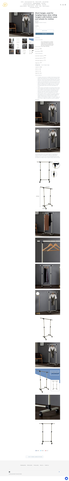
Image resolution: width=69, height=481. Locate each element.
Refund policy (29, 465)
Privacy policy (36, 465)
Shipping (36, 22)
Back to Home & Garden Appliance (35, 456)
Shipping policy (23, 465)
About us (41, 465)
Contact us (47, 465)
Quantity (36, 25)
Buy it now (44, 33)
